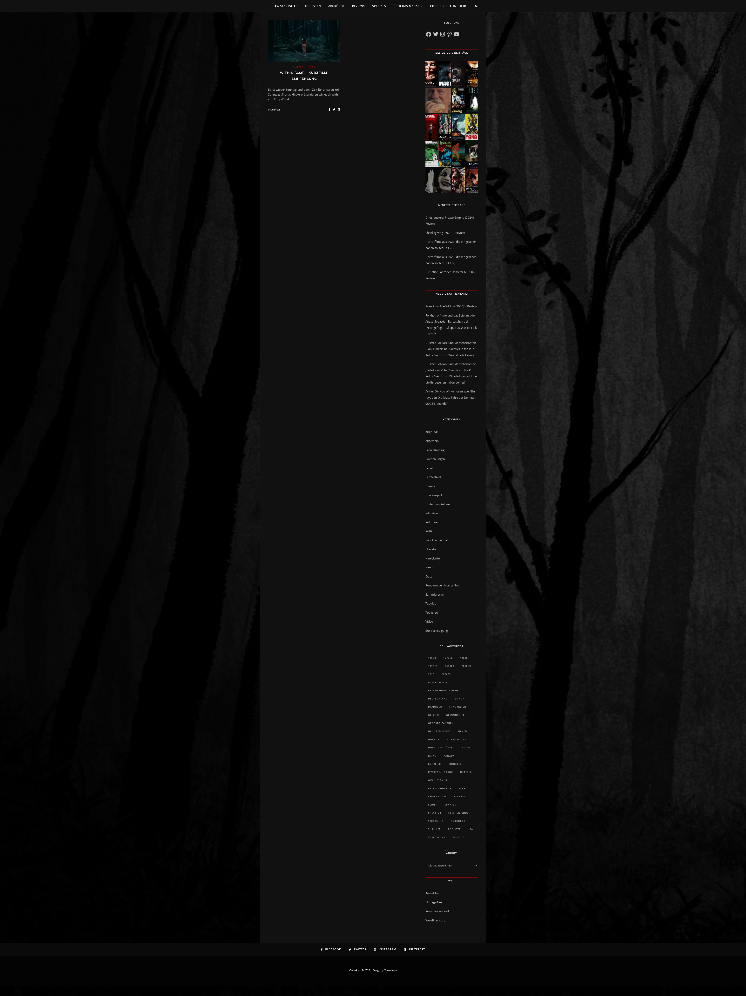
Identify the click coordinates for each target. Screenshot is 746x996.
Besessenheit (437, 682)
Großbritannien (441, 723)
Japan (432, 755)
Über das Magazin (408, 6)
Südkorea (458, 820)
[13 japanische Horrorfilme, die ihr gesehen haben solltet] (465, 180)
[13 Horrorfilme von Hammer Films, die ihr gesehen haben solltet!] (438, 154)
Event (429, 468)
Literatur (431, 549)
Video (429, 621)
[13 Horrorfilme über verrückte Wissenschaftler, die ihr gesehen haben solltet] (465, 100)
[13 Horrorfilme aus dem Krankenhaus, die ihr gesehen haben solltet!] (465, 74)
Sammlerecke (434, 594)
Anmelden (432, 893)
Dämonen (435, 706)
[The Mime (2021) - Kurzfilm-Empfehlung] (438, 180)
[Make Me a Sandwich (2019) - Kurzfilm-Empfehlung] (438, 100)
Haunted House (439, 731)
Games (430, 486)
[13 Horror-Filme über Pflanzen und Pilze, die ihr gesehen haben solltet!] (465, 127)
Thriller (434, 829)
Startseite (288, 6)
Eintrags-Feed (434, 902)
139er (432, 657)
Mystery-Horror (440, 772)
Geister (433, 714)
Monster (455, 763)
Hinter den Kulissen (438, 504)
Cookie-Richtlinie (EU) (448, 6)
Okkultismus (437, 780)
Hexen (462, 731)
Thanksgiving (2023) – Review (445, 233)
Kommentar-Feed (437, 911)
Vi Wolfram (390, 970)
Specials (379, 6)
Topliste (454, 829)
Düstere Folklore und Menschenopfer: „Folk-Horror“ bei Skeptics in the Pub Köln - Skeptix (450, 349)
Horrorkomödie (440, 747)
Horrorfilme (456, 739)
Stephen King (458, 812)
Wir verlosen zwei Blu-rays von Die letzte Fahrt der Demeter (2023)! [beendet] (450, 397)
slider (432, 804)
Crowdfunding (434, 450)
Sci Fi (463, 788)
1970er (448, 657)
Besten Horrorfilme (443, 690)
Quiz (428, 576)
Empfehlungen (304, 67)
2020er (446, 674)
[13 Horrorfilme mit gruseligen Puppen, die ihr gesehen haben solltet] (438, 74)
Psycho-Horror (440, 788)
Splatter (434, 812)
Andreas (275, 109)
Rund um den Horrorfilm (442, 585)
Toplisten (313, 6)
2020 (431, 674)
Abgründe (336, 6)
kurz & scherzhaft (437, 540)
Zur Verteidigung (436, 630)
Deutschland (438, 698)
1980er (465, 657)
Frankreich (457, 706)
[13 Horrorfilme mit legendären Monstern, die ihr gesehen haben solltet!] (465, 154)
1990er (433, 666)
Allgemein (432, 441)
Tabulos (430, 603)
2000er (449, 666)
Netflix (465, 772)
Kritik (428, 531)
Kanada (449, 755)
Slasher (460, 796)
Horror (434, 739)
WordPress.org (435, 920)
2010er (466, 666)
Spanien (451, 804)
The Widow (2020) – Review (458, 306)
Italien (465, 747)
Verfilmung (437, 837)
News (429, 567)
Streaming (436, 820)
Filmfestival (433, 477)
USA (470, 829)
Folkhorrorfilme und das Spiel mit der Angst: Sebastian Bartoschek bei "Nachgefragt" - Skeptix (450, 321)
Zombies (459, 837)
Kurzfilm (435, 763)
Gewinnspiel (433, 495)
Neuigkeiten (433, 558)
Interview (431, 513)
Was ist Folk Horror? (461, 355)
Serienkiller (437, 796)
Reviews (358, 6)
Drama (460, 698)
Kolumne (431, 522)
